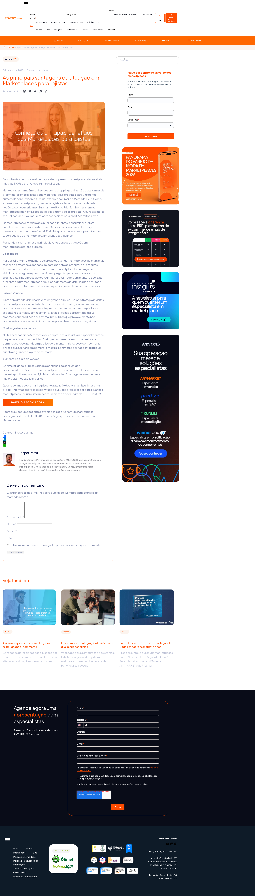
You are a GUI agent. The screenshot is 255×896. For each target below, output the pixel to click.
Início (5, 47)
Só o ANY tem (147, 15)
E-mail (12, 531)
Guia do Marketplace (54, 30)
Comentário (15, 517)
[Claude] (29, 91)
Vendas (11, 47)
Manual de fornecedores (25, 876)
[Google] (35, 91)
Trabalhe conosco (94, 22)
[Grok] (40, 91)
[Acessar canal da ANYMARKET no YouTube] (167, 844)
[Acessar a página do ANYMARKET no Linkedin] (171, 844)
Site (9, 538)
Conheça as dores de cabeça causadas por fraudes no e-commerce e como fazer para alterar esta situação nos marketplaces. (30, 657)
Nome (11, 524)
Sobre (32, 18)
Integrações (71, 15)
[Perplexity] (46, 91)
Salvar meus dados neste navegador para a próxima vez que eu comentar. (56, 545)
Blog (31, 26)
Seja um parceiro (76, 22)
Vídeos (85, 30)
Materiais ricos (72, 30)
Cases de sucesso (58, 22)
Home (16, 848)
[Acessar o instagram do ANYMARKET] (175, 844)
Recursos (111, 11)
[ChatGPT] (24, 91)
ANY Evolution (112, 30)
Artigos (39, 30)
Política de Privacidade (24, 856)
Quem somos (41, 22)
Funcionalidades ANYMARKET (125, 15)
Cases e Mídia (98, 30)
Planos (32, 15)
